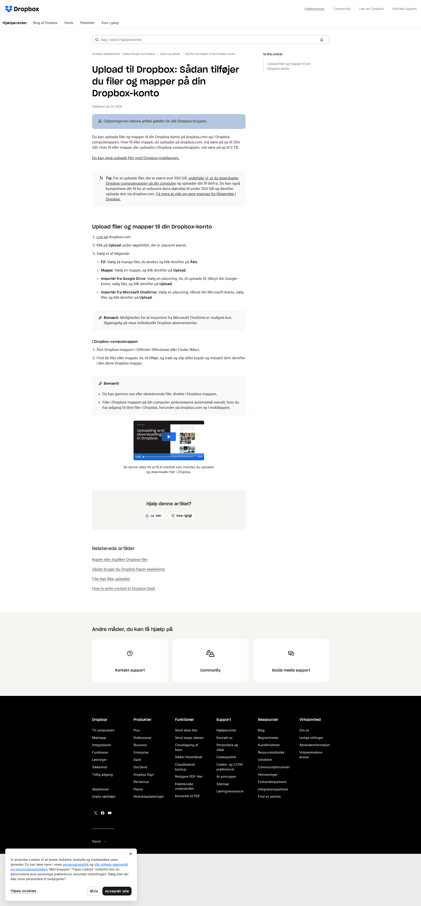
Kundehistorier (269, 745)
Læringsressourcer (230, 791)
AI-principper (226, 776)
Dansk (96, 841)
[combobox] (210, 39)
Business (140, 745)
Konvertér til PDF (187, 796)
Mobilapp (99, 738)
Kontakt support (404, 9)
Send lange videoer (189, 738)
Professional (142, 738)
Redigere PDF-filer (189, 776)
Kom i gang (110, 23)
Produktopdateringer (149, 796)
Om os (304, 730)
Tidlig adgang (102, 774)
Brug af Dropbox (45, 23)
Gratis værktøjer (104, 796)
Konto (68, 23)
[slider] (168, 456)
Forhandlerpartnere (272, 782)
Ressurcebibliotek (271, 752)
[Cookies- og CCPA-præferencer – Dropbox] (71, 875)
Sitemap (222, 784)
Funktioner (100, 752)
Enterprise (141, 752)
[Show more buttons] (200, 456)
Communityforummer (274, 767)
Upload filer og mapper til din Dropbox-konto (289, 66)
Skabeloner (100, 789)
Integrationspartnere (273, 789)
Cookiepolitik (226, 757)
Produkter (87, 23)
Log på (102, 237)
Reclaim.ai (141, 782)
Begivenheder (268, 738)
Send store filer (186, 730)
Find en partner (269, 796)
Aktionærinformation (314, 745)
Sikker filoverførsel (188, 757)
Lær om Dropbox (371, 9)
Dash (137, 759)
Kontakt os (224, 738)
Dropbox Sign (144, 774)
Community (342, 9)
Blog (261, 730)
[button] (97, 39)
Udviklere (265, 759)
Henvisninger (268, 774)
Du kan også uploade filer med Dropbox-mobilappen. (135, 158)
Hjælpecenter (315, 9)
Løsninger (99, 759)
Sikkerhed (99, 767)
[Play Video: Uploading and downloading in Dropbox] (169, 436)
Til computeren (103, 730)
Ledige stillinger (311, 738)
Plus (137, 730)
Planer (138, 789)
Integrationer (101, 745)
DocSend (140, 767)
